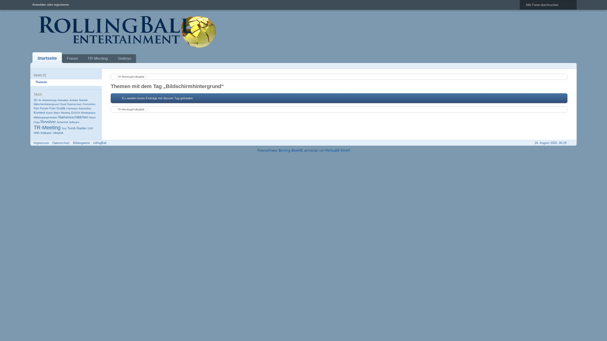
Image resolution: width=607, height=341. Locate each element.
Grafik (60, 108)
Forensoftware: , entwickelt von (303, 151)
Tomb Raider (77, 128)
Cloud (63, 104)
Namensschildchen (73, 117)
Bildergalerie (81, 143)
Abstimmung (49, 100)
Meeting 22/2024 (70, 112)
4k (39, 100)
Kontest (39, 112)
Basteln (83, 100)
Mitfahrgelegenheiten (45, 117)
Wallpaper (46, 132)
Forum (72, 58)
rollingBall (99, 143)
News (92, 117)
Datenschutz (74, 104)
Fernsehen (89, 104)
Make (57, 112)
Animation (63, 100)
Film (36, 108)
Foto (52, 108)
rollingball (58, 132)
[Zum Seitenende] (571, 65)
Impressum (41, 143)
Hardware (72, 108)
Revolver (48, 122)
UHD (90, 128)
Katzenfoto (85, 108)
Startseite (47, 58)
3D (35, 100)
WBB (36, 132)
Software (74, 122)
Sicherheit (62, 122)
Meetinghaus (88, 112)
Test (63, 128)
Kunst (49, 112)
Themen (41, 82)
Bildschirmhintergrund (46, 104)
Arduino (73, 100)
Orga (37, 122)
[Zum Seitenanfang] (571, 143)
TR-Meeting (98, 58)
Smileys (124, 58)
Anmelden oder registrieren (50, 4)
